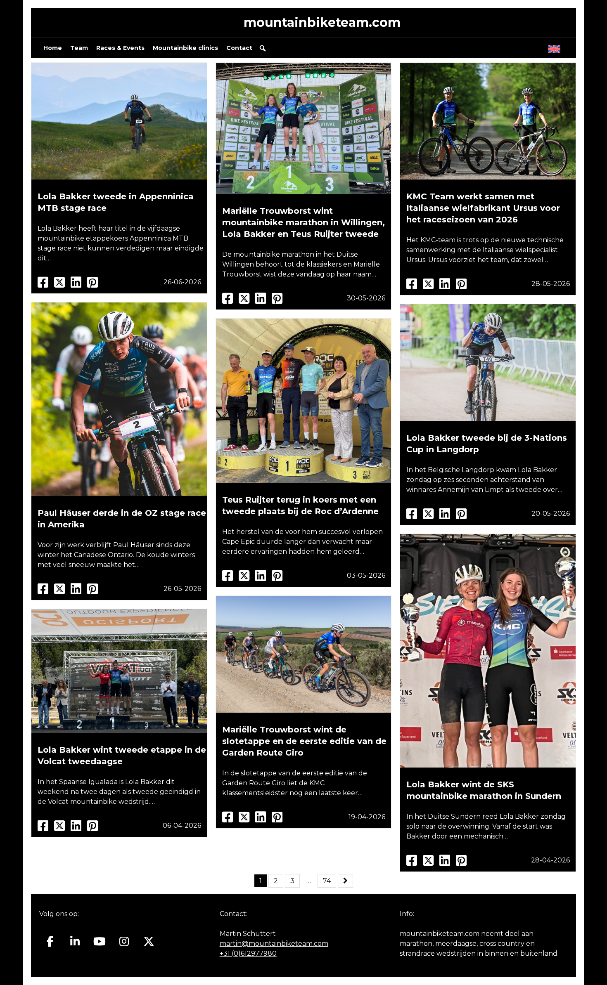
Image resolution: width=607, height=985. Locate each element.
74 (327, 881)
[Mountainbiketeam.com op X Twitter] (149, 941)
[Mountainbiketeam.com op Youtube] (100, 941)
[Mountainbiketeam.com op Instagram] (124, 941)
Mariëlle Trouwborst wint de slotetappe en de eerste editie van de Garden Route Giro (304, 741)
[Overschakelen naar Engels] (556, 47)
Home (52, 48)
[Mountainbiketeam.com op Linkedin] (75, 941)
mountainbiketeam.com (322, 22)
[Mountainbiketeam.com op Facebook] (50, 941)
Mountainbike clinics (185, 48)
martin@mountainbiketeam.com (274, 943)
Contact (239, 48)
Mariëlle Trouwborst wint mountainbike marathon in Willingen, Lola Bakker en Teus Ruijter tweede (303, 222)
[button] (262, 48)
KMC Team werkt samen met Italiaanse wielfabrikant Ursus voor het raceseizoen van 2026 (483, 207)
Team (79, 48)
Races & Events (120, 48)
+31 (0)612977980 (248, 953)
